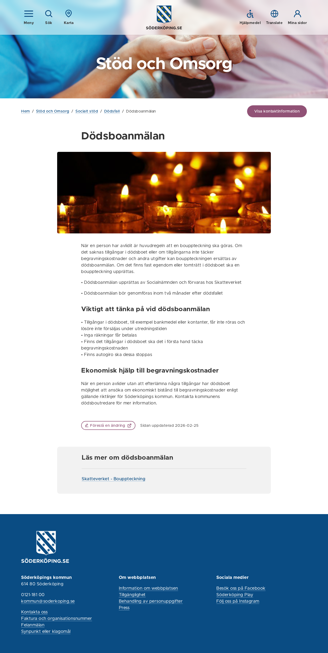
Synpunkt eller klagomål (46, 631)
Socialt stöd (86, 111)
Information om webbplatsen (148, 588)
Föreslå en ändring (107, 425)
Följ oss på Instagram (237, 601)
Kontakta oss (34, 612)
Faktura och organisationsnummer (56, 619)
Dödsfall (112, 111)
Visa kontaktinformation (277, 111)
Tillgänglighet (132, 595)
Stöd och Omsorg (52, 111)
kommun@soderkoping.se (48, 601)
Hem (25, 111)
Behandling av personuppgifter (151, 601)
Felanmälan (32, 625)
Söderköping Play (234, 595)
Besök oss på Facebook (241, 588)
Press (124, 608)
